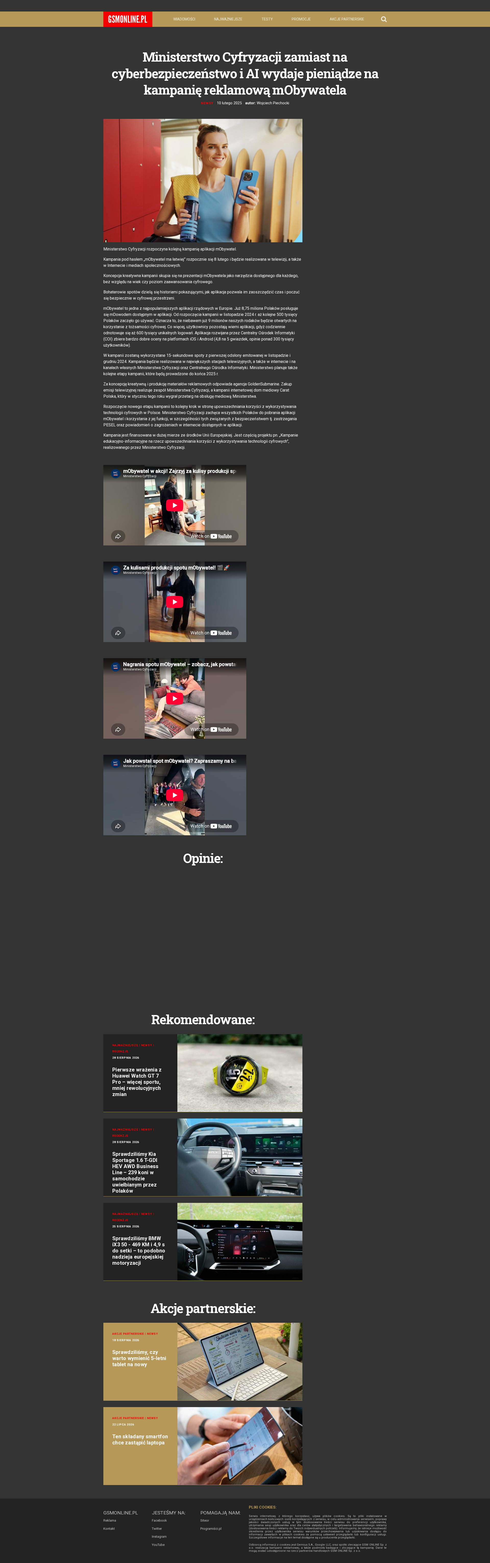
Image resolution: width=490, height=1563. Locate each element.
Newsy (207, 103)
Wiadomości (184, 19)
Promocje (301, 19)
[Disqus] (202, 933)
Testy (267, 19)
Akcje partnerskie (347, 19)
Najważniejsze (228, 19)
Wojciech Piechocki (273, 103)
